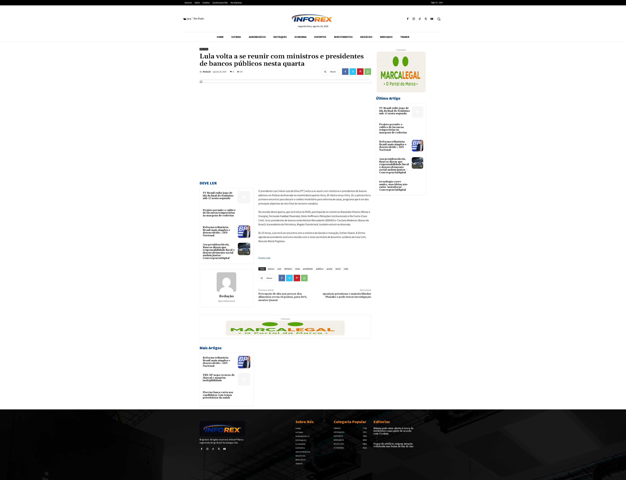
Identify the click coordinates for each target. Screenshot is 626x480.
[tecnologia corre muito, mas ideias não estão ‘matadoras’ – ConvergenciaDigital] (417, 185)
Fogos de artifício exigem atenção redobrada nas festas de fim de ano (393, 445)
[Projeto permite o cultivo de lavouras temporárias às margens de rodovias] (244, 214)
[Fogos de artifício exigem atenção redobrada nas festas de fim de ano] (421, 447)
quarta (329, 269)
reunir (337, 269)
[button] (439, 19)
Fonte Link (264, 258)
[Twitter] (426, 19)
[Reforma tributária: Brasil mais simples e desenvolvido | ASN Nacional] (244, 231)
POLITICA (204, 49)
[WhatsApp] (368, 71)
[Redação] (226, 282)
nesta (297, 269)
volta (346, 269)
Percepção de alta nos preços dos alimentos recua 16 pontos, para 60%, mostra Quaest (282, 297)
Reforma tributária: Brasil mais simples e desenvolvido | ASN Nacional (216, 231)
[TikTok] (419, 19)
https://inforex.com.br (226, 301)
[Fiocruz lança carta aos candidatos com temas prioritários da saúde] (244, 396)
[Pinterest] (360, 71)
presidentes (308, 269)
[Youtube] (432, 19)
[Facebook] (407, 19)
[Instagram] (413, 19)
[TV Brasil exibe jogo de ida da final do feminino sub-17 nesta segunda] (244, 197)
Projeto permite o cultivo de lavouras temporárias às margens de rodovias (219, 213)
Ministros (288, 269)
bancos (271, 269)
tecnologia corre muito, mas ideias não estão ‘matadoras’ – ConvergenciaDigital (393, 185)
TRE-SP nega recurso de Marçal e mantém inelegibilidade (219, 378)
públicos (319, 269)
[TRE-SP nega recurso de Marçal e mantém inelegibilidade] (244, 379)
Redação (207, 71)
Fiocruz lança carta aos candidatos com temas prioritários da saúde (218, 395)
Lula (279, 269)
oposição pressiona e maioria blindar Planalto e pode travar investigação (347, 295)
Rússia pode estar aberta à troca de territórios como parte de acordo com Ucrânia (393, 431)
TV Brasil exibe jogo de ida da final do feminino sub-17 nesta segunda (218, 195)
